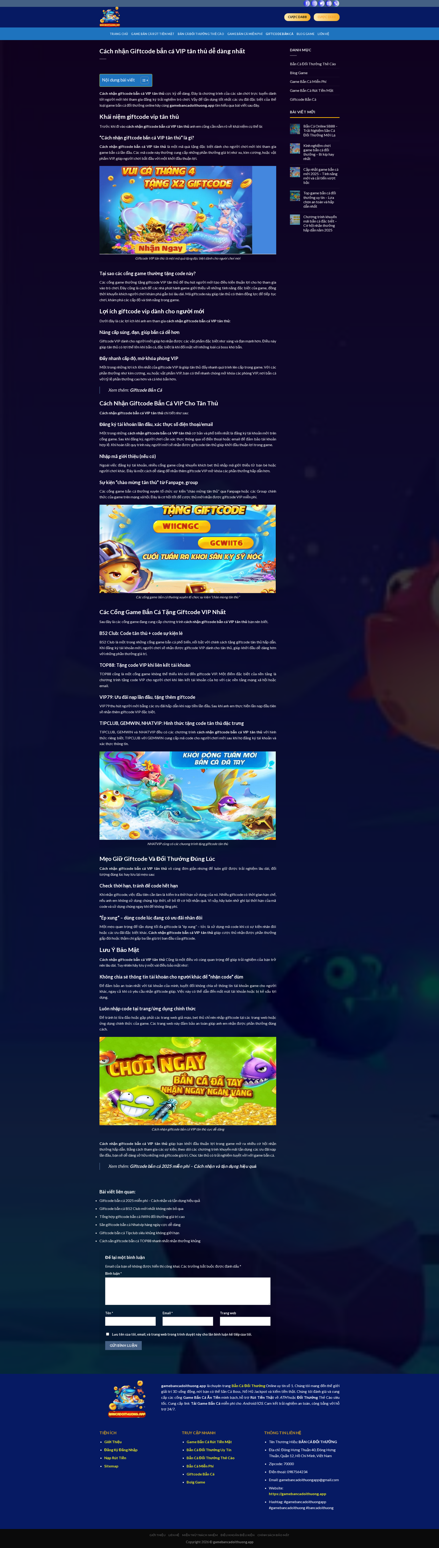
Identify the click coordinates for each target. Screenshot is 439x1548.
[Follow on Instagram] (314, 3)
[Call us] (336, 3)
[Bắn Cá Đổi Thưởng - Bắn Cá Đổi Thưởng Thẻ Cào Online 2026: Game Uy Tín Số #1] (122, 17)
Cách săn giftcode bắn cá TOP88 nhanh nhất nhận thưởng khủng (150, 1241)
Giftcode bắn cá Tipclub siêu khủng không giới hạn (139, 1233)
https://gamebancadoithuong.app (297, 1493)
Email (168, 1313)
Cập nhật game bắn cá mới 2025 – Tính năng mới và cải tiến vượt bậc (320, 176)
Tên (109, 1313)
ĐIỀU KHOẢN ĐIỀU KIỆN (237, 1535)
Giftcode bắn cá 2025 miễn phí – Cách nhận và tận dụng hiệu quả (149, 1200)
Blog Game (305, 34)
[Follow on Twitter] (321, 3)
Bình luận (113, 1273)
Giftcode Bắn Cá (279, 34)
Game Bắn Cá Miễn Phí (244, 34)
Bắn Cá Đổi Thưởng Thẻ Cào (201, 34)
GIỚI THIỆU (158, 1535)
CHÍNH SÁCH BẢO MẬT (273, 1535)
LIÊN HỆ (323, 34)
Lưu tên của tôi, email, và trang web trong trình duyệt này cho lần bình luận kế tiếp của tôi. (182, 1334)
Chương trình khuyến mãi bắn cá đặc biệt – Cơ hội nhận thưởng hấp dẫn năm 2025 (320, 223)
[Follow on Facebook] (306, 3)
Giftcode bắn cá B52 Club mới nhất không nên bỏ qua (141, 1208)
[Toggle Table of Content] (142, 80)
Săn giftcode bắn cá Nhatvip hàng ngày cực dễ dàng (140, 1224)
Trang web (228, 1313)
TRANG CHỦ (119, 34)
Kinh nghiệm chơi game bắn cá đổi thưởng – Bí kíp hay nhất (318, 152)
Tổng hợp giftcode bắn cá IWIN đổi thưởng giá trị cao (142, 1216)
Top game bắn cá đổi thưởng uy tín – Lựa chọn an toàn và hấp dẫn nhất (319, 199)
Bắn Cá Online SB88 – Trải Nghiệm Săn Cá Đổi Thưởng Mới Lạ (320, 130)
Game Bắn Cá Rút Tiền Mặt (152, 34)
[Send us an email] (328, 3)
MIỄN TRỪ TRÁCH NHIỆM (200, 1535)
